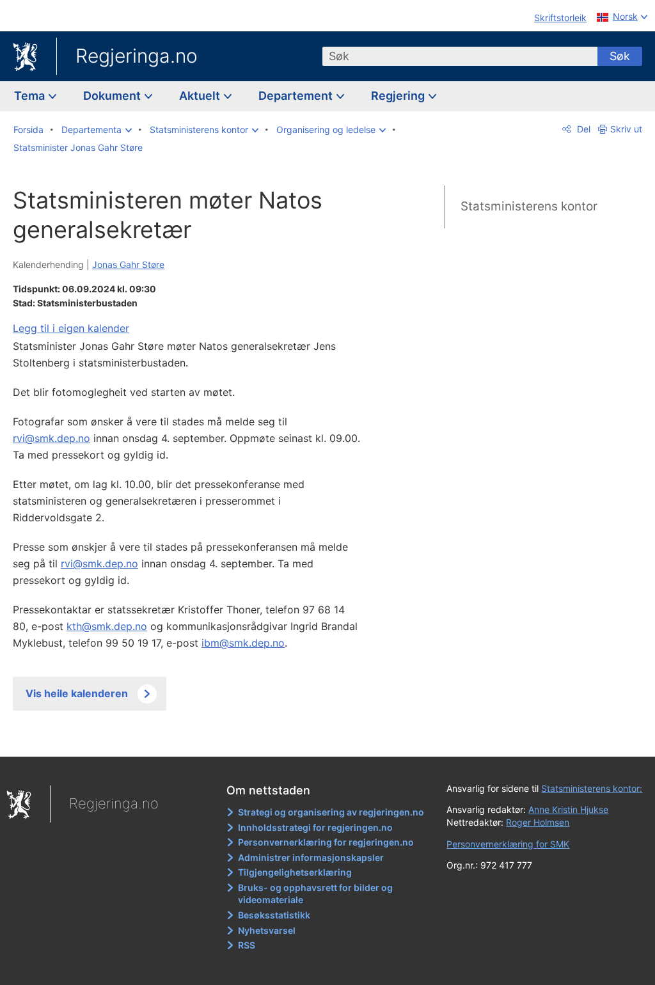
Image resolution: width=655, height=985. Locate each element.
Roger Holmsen (537, 822)
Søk (620, 56)
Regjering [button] (399, 95)
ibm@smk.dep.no (243, 642)
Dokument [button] (113, 95)
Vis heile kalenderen (77, 693)
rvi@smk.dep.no (51, 438)
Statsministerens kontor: (591, 788)
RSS (246, 945)
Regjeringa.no (136, 55)
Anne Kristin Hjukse (568, 809)
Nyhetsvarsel (267, 930)
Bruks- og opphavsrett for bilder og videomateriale (315, 894)
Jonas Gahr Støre (128, 264)
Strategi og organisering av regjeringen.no (331, 812)
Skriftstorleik (560, 17)
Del (582, 128)
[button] (96, 129)
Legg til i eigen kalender (71, 328)
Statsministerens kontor (529, 206)
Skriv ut (626, 128)
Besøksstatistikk (274, 915)
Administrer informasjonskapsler (311, 857)
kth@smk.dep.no (107, 626)
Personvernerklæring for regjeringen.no (326, 842)
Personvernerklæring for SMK (507, 844)
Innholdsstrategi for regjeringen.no (315, 827)
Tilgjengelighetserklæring (295, 872)
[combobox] (459, 56)
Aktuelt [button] (201, 95)
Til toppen (195, 737)
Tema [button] (30, 95)
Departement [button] (296, 95)
